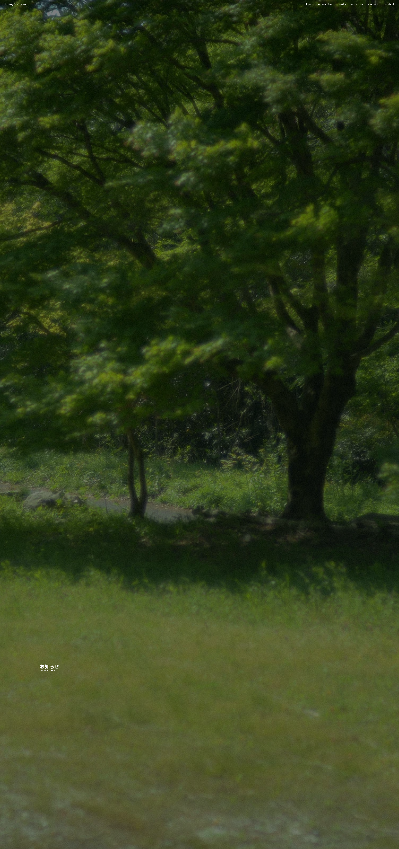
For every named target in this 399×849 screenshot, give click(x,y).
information (325, 3)
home (309, 3)
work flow (357, 3)
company (374, 3)
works (342, 3)
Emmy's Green (15, 3)
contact (389, 3)
